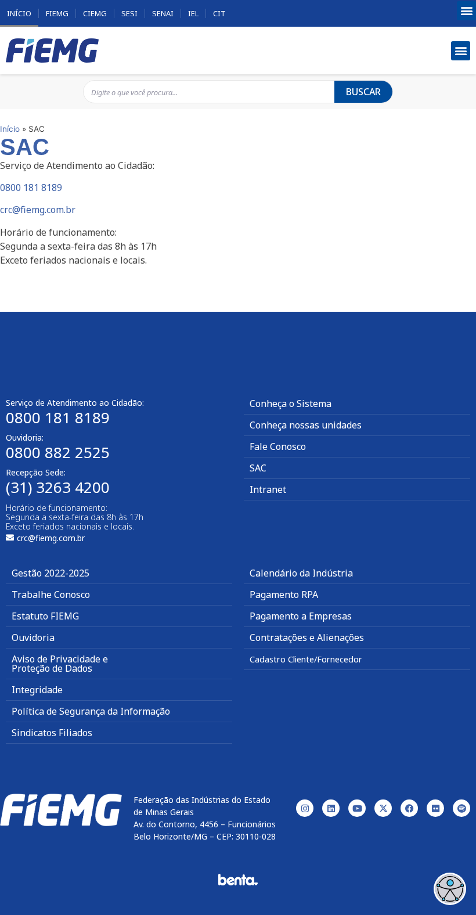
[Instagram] (304, 808)
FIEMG (57, 13)
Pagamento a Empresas (301, 616)
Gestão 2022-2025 (50, 573)
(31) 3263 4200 (58, 487)
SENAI (163, 13)
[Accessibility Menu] (449, 888)
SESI (129, 13)
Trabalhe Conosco (51, 594)
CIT (219, 13)
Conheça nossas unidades (306, 425)
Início (19, 13)
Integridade (37, 689)
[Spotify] (461, 808)
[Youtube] (357, 808)
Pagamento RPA (284, 594)
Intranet (268, 489)
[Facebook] (409, 808)
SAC (258, 468)
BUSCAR (363, 91)
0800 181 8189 (31, 187)
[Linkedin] (331, 808)
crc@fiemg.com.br (37, 209)
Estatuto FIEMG (45, 616)
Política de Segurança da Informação (91, 711)
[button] (466, 10)
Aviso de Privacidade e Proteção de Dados (60, 664)
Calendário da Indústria (301, 573)
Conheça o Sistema (290, 403)
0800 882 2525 (58, 452)
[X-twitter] (383, 808)
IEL (193, 13)
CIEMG (95, 13)
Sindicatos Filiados (52, 732)
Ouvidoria (33, 637)
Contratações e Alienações (307, 637)
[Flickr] (435, 808)
